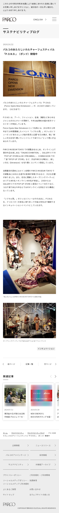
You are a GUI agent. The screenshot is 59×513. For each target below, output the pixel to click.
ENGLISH (38, 19)
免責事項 (33, 480)
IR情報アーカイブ (43, 464)
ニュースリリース (43, 445)
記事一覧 (29, 364)
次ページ (47, 364)
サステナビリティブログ (35, 433)
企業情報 (16, 445)
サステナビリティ (17, 433)
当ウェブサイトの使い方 (39, 495)
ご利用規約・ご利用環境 (39, 475)
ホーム (5, 433)
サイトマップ (8, 495)
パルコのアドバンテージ (16, 455)
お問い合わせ (35, 489)
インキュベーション (46, 349)
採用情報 (43, 455)
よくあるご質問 (9, 489)
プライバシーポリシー (12, 475)
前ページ (11, 364)
